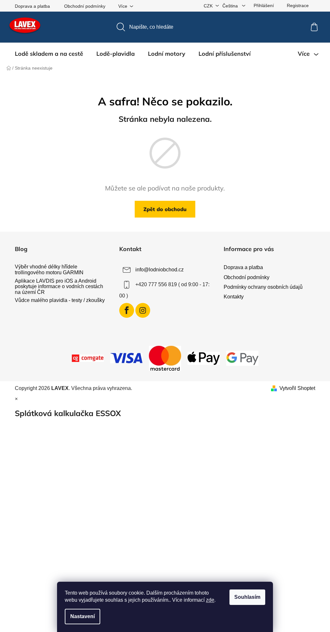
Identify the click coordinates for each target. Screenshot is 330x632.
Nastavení (82, 616)
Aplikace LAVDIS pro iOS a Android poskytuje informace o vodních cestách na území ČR (59, 286)
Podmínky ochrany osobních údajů (263, 287)
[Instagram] (142, 310)
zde (210, 600)
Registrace (298, 5)
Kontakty (234, 296)
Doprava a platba (32, 6)
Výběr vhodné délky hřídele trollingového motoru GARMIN (49, 269)
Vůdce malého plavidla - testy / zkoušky (60, 300)
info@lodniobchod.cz (159, 270)
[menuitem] (49, 54)
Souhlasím (247, 597)
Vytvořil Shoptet (297, 388)
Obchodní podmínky (84, 6)
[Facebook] (126, 310)
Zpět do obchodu (165, 209)
